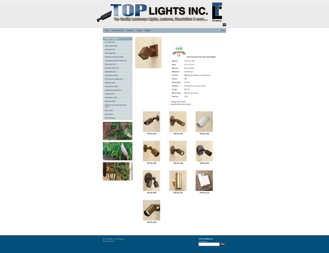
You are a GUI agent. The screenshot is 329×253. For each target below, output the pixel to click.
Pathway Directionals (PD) (114, 57)
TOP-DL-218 (204, 193)
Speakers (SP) (110, 83)
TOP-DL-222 (151, 222)
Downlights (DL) (110, 72)
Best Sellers (109, 114)
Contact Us (130, 30)
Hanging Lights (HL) (112, 68)
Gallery (139, 30)
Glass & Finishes (118, 30)
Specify (187, 75)
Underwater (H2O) (111, 75)
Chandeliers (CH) (111, 97)
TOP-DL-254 (204, 163)
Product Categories (112, 39)
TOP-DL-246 (151, 163)
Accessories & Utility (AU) (114, 79)
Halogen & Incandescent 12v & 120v (115, 106)
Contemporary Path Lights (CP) (116, 61)
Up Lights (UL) (110, 42)
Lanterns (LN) (110, 94)
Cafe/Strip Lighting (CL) (113, 90)
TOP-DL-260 (151, 193)
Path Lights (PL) (110, 53)
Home (107, 30)
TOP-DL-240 (178, 134)
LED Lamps (109, 110)
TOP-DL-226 (204, 134)
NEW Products (110, 118)
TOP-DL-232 (178, 193)
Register (148, 30)
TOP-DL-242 (178, 163)
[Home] (160, 21)
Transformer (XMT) (111, 86)
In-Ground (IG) (110, 49)
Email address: (203, 241)
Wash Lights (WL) (111, 46)
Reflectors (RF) (110, 101)
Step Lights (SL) (110, 64)
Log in (223, 30)
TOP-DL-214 (151, 134)
